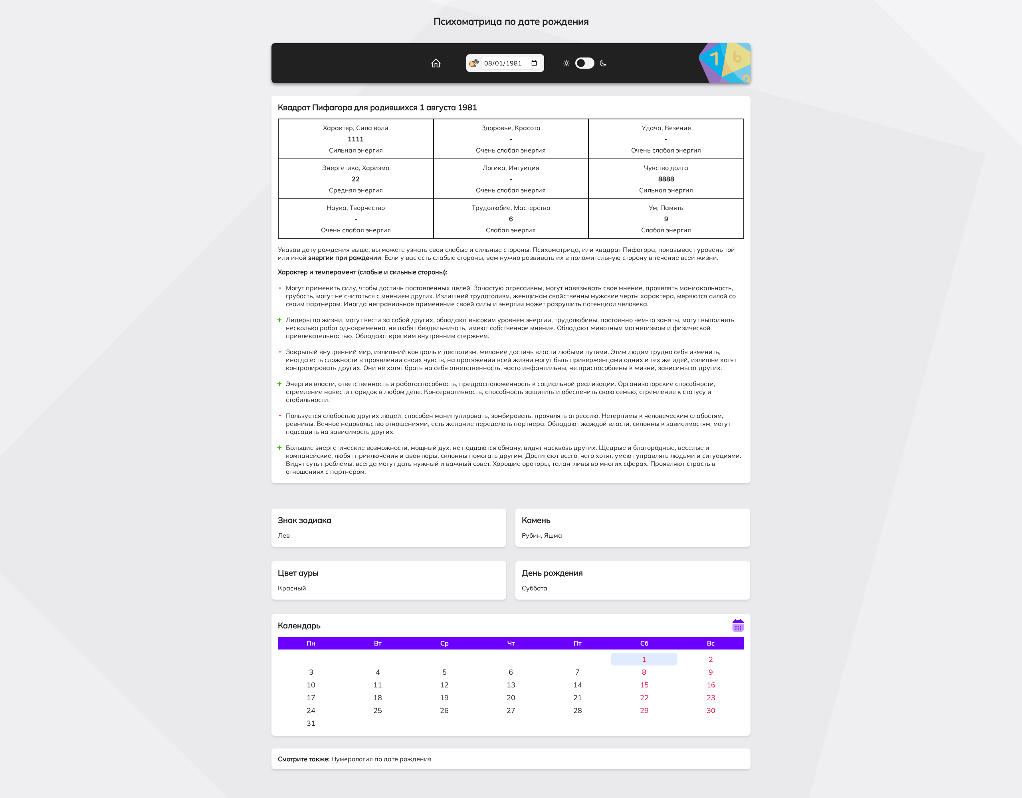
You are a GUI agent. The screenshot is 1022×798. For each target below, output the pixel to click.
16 (711, 684)
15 (644, 684)
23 (711, 697)
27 (511, 710)
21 (577, 697)
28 (577, 710)
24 (311, 710)
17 (311, 697)
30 (711, 710)
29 (644, 710)
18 (377, 697)
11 (377, 684)
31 (311, 723)
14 (577, 684)
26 (444, 710)
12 (444, 684)
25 (377, 710)
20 (511, 697)
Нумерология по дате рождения (381, 759)
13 (511, 684)
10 (311, 684)
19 (444, 697)
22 (644, 697)
